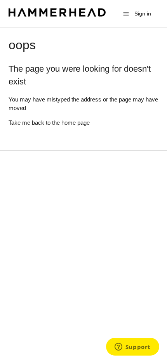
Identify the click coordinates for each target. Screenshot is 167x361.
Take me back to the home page (49, 122)
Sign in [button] (142, 13)
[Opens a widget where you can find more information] (132, 347)
